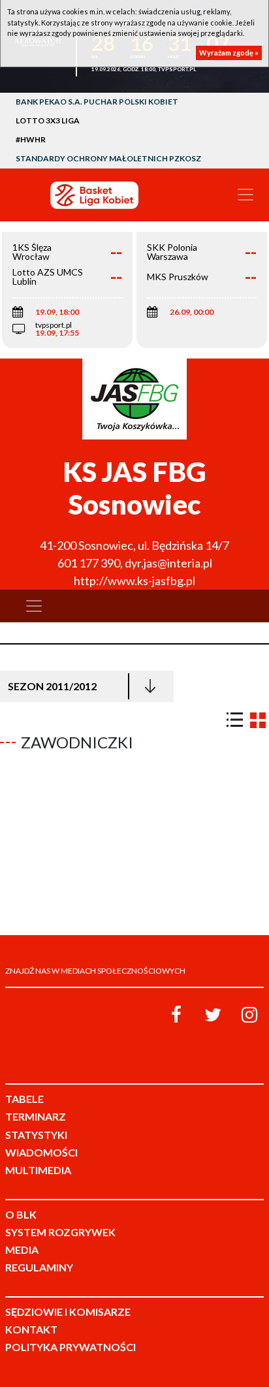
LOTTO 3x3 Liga (48, 120)
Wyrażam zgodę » (229, 52)
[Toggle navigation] (245, 195)
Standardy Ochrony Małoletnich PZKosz (108, 158)
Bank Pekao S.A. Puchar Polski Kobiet (97, 101)
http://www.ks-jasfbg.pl (134, 580)
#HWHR (31, 139)
